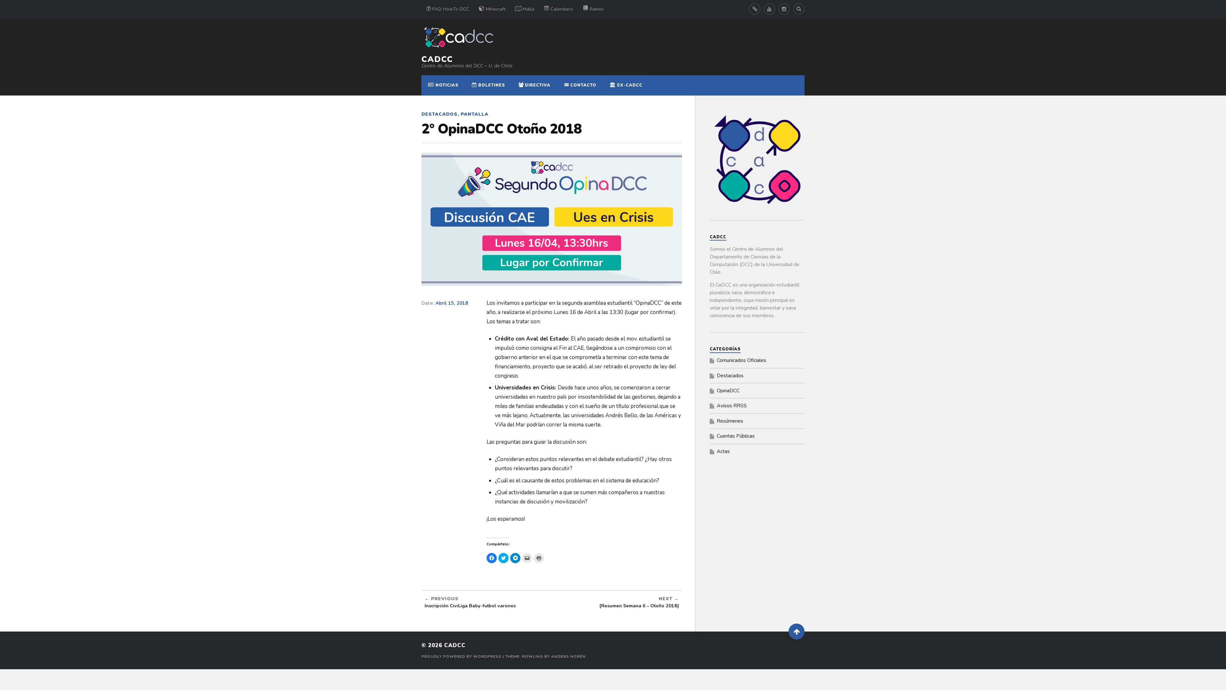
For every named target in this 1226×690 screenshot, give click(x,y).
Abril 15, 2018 (451, 303)
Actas (723, 451)
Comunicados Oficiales (741, 360)
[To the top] (797, 632)
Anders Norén (568, 656)
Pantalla (474, 114)
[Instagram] (784, 9)
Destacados (439, 114)
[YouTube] (769, 9)
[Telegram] (755, 9)
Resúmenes (730, 421)
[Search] (799, 9)
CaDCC (437, 59)
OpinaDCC (728, 390)
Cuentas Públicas (736, 436)
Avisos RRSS (732, 405)
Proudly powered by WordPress (461, 656)
